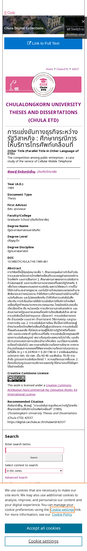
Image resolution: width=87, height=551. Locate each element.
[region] (43, 517)
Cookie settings (62, 509)
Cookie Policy (62, 514)
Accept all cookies (43, 528)
